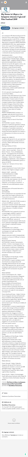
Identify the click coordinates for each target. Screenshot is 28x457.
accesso (13, 435)
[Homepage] (5, 2)
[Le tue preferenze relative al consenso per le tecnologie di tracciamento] (25, 454)
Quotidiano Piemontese (15, 385)
